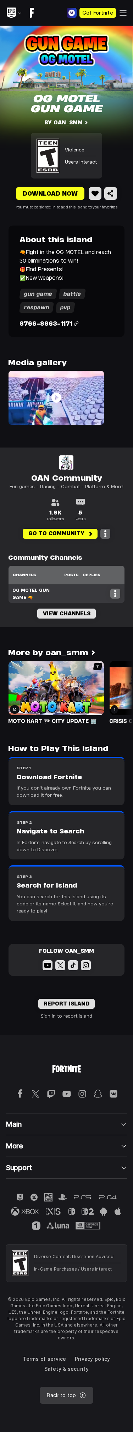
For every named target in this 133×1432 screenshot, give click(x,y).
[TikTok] (73, 965)
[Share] (110, 193)
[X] (60, 965)
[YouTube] (47, 965)
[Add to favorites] (95, 193)
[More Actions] (105, 534)
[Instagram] (86, 965)
